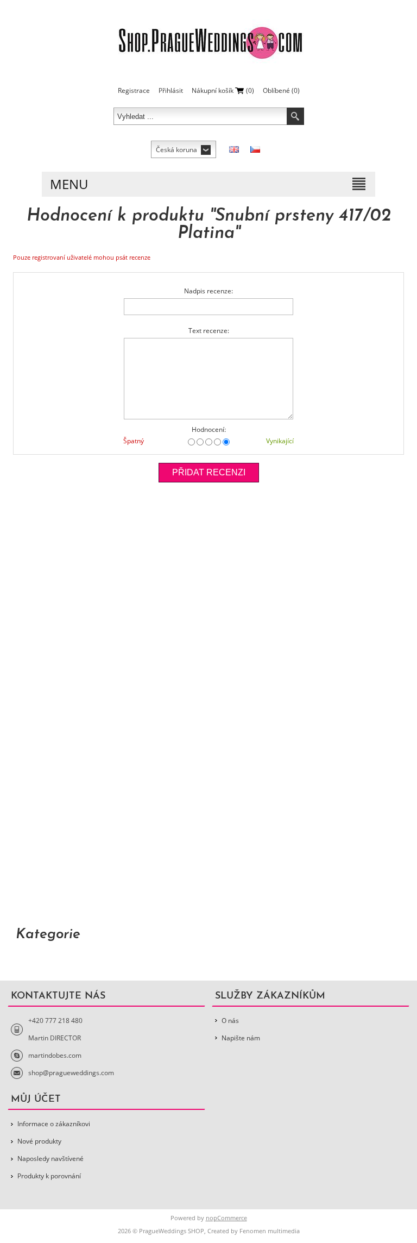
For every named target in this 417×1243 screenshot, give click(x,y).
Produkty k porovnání (49, 1176)
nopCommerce (226, 1218)
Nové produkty (39, 1141)
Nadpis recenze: (208, 291)
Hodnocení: (209, 429)
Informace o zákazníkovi (53, 1123)
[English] (234, 149)
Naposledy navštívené (50, 1158)
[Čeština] (255, 149)
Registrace (134, 90)
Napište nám (241, 1038)
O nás (230, 1020)
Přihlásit (171, 90)
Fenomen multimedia (269, 1231)
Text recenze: (208, 330)
